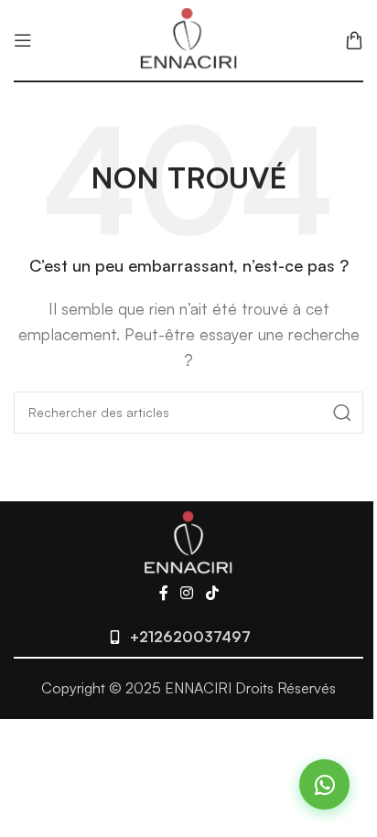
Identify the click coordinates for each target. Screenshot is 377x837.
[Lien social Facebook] (164, 593)
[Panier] (354, 40)
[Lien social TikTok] (211, 593)
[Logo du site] (188, 38)
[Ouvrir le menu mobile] (23, 40)
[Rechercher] (342, 413)
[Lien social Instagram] (187, 593)
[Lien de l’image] (188, 540)
